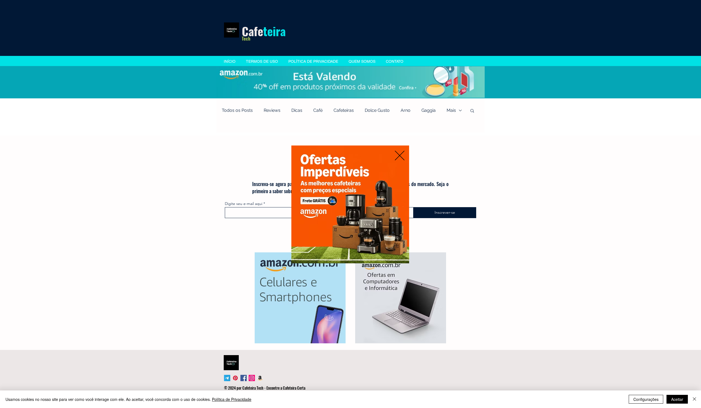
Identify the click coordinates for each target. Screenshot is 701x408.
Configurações (646, 399)
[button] (399, 155)
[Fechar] (694, 399)
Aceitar (677, 399)
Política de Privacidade (231, 399)
